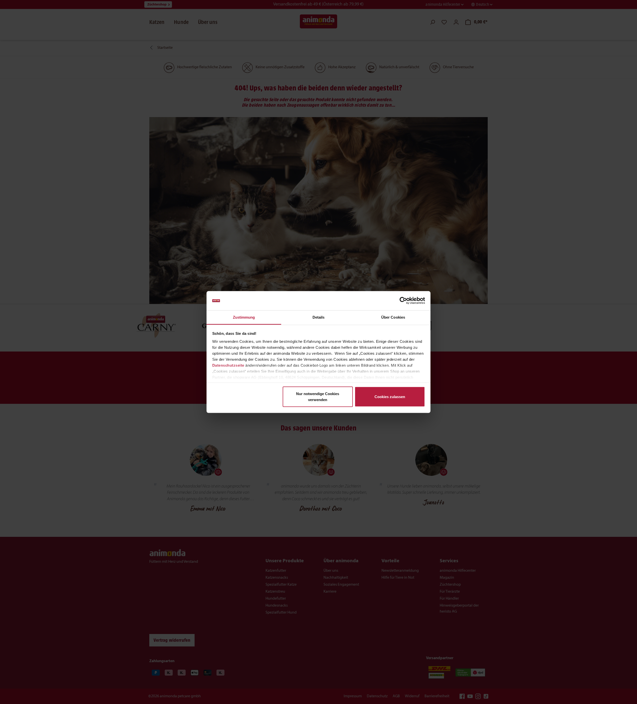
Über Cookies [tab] (393, 317)
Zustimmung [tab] (244, 317)
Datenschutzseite (228, 365)
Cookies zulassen (389, 397)
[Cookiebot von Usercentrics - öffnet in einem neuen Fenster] (403, 300)
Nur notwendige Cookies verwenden (317, 397)
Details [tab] (319, 317)
